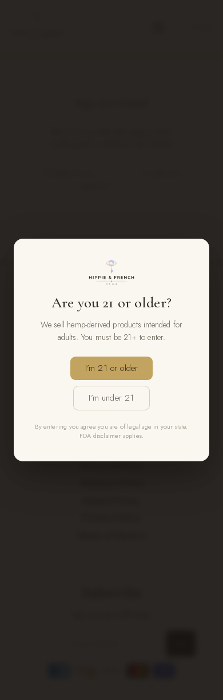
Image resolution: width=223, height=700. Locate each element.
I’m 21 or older (111, 368)
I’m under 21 (111, 397)
